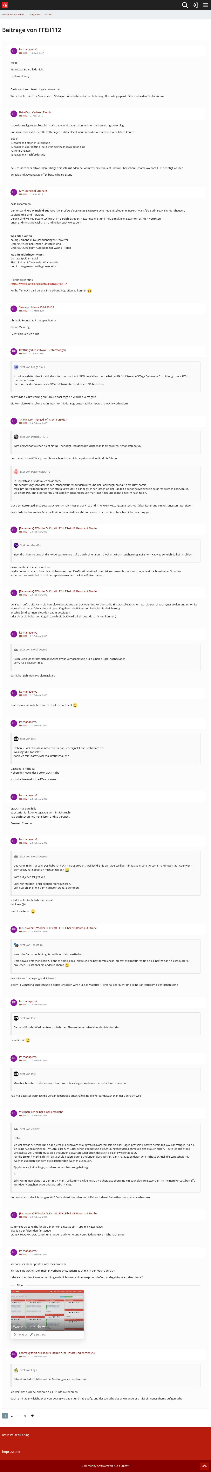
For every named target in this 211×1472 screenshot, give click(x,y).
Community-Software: (105, 1466)
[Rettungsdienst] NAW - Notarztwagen (42, 350)
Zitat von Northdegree (33, 649)
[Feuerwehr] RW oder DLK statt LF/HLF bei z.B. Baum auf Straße (58, 528)
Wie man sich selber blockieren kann (41, 1112)
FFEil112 (23, 53)
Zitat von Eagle (29, 1370)
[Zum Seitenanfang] (204, 1466)
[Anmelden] (195, 5)
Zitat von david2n (30, 545)
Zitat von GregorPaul (32, 367)
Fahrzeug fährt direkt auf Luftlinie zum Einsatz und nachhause (57, 1353)
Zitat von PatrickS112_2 (34, 437)
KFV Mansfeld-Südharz (33, 191)
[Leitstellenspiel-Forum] (5, 5)
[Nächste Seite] (32, 1415)
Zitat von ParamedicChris (35, 471)
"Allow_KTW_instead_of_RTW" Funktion (43, 419)
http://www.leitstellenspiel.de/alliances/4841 (37, 283)
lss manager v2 (28, 49)
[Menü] (206, 5)
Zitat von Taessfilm (31, 945)
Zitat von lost (28, 739)
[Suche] (185, 5)
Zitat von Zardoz (30, 1129)
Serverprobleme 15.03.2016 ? (36, 307)
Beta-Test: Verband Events (35, 112)
